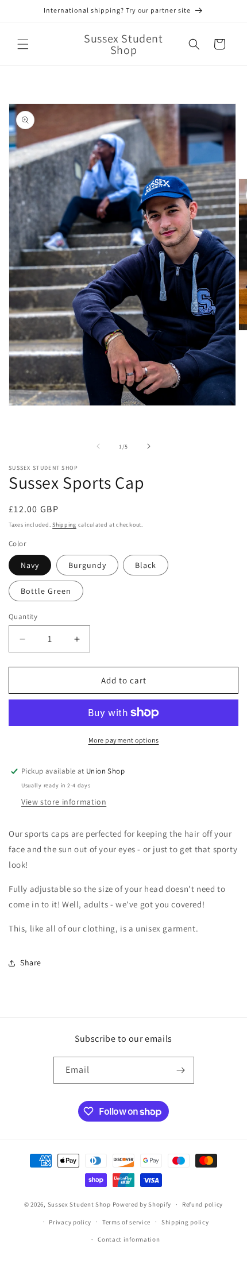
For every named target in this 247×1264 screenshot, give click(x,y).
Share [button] (30, 962)
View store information (63, 802)
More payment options (123, 740)
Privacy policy (70, 1222)
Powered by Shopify (142, 1204)
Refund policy (202, 1204)
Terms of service (126, 1222)
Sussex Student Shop (79, 1204)
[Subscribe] (181, 1070)
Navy (30, 565)
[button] (23, 44)
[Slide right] (148, 446)
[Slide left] (98, 446)
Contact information (129, 1239)
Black (145, 565)
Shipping (64, 524)
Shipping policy (185, 1222)
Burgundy (87, 565)
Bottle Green (46, 591)
